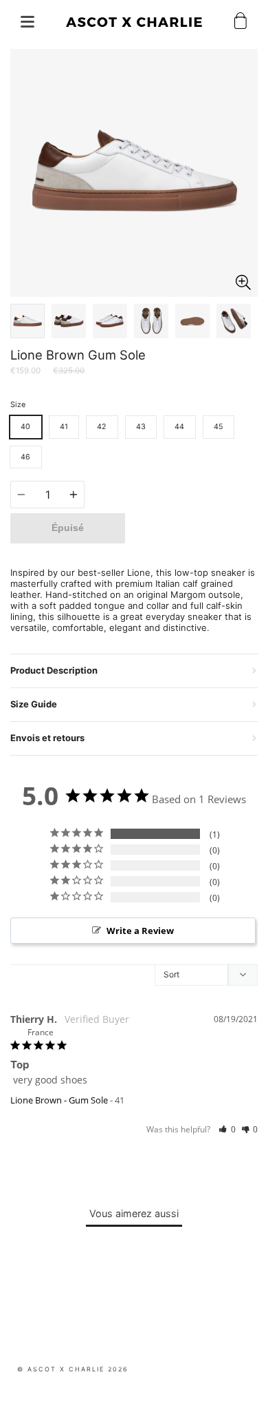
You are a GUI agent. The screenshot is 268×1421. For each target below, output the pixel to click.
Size (17, 404)
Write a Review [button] (140, 930)
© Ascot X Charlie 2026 (73, 1369)
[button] (227, 1129)
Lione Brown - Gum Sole (59, 1100)
